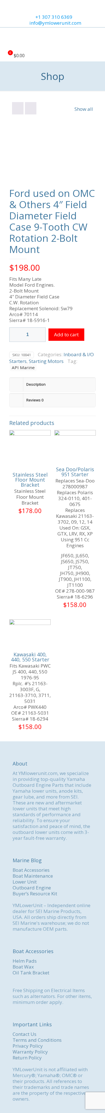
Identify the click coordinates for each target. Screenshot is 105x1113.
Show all (83, 109)
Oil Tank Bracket (31, 972)
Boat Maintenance (33, 876)
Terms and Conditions (37, 1040)
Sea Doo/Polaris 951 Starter (75, 472)
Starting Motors (46, 361)
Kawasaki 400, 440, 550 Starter (30, 657)
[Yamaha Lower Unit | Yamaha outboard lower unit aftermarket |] (52, 38)
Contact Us (24, 1034)
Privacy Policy (28, 1046)
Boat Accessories (31, 870)
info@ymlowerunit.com (55, 23)
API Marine (23, 367)
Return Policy (27, 1057)
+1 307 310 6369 (53, 17)
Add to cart (66, 334)
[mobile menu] (97, 38)
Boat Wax (23, 966)
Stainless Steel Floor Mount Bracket (30, 479)
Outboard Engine (32, 887)
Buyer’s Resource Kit (35, 893)
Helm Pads (25, 961)
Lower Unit (25, 882)
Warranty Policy (30, 1051)
